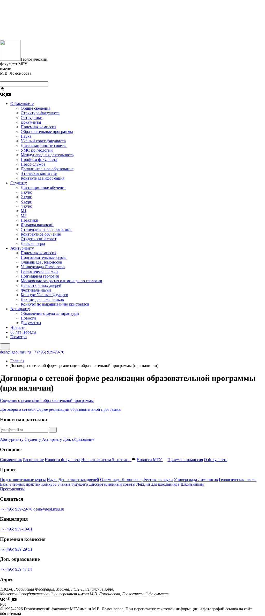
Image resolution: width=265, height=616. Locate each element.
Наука (26, 136)
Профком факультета (39, 159)
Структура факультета (40, 113)
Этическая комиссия (39, 173)
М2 (23, 215)
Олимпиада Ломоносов (41, 262)
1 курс (26, 192)
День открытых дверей (41, 285)
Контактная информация (42, 178)
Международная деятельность (47, 155)
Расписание (33, 459)
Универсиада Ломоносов (43, 267)
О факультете (22, 103)
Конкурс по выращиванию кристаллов (55, 304)
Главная (17, 361)
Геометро (18, 337)
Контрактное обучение (41, 234)
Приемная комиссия (38, 127)
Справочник (11, 459)
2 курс (26, 197)
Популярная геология (40, 276)
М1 (23, 211)
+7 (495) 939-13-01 (16, 529)
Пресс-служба (33, 164)
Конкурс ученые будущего (64, 484)
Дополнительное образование (47, 169)
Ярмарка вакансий (37, 225)
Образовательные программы (47, 131)
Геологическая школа (39, 271)
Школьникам (192, 484)
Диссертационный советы (112, 484)
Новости (28, 318)
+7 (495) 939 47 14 (16, 569)
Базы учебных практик (20, 484)
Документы (31, 122)
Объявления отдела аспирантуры (50, 313)
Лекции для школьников (42, 299)
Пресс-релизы (12, 489)
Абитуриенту (22, 248)
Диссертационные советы (44, 145)
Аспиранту (20, 309)
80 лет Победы (23, 332)
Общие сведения (35, 108)
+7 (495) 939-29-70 (48, 352)
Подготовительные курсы (44, 257)
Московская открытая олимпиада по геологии (61, 281)
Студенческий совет (38, 239)
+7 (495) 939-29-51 (16, 549)
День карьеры (33, 243)
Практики (29, 220)
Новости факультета (62, 459)
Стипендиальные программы (46, 229)
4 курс (26, 206)
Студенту (18, 183)
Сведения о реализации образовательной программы (47, 400)
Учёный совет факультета (43, 141)
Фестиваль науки (36, 290)
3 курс (26, 201)
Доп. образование (78, 439)
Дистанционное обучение (43, 187)
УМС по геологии (37, 150)
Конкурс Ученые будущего (44, 295)
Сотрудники (31, 117)
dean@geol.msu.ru (15, 352)
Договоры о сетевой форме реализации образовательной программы (60, 409)
